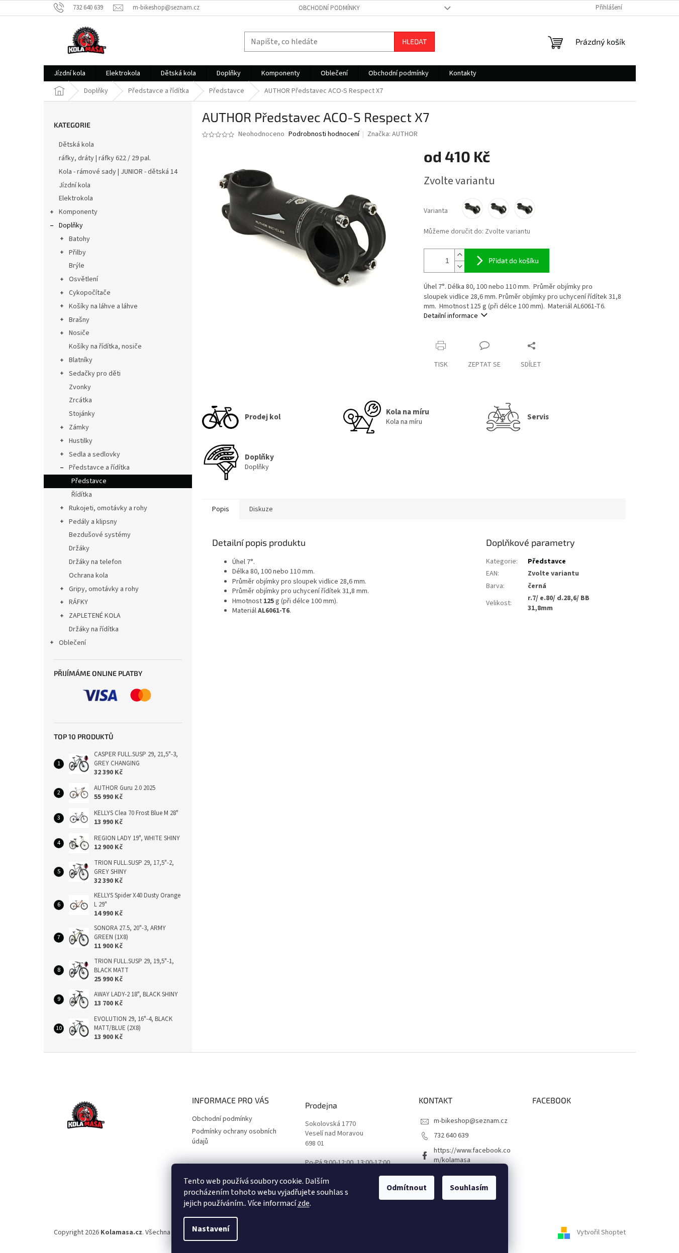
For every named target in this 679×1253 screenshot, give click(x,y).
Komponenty (78, 212)
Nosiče (79, 333)
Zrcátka (80, 400)
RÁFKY (78, 602)
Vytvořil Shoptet (601, 1232)
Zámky (79, 427)
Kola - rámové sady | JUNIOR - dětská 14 (118, 172)
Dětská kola (76, 145)
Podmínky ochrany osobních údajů (234, 1136)
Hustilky (80, 441)
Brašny (79, 320)
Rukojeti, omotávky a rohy (108, 508)
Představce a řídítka (99, 468)
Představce (89, 481)
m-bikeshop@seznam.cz (471, 1121)
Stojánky (82, 414)
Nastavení (210, 1228)
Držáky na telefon (95, 562)
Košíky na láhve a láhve (103, 306)
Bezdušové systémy (100, 535)
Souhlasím (469, 1187)
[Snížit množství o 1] (459, 266)
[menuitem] (69, 73)
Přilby (77, 253)
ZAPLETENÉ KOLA (95, 616)
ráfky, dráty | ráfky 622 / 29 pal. (105, 158)
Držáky (79, 548)
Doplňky (71, 225)
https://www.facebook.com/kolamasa (472, 1155)
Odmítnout (406, 1187)
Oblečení (72, 643)
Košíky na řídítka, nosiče (105, 346)
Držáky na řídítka (94, 629)
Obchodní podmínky (329, 8)
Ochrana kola (88, 576)
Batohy (79, 239)
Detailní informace (451, 316)
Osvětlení (83, 279)
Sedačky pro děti (95, 374)
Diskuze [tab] (261, 509)
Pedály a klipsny (93, 522)
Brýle (76, 266)
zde (304, 1203)
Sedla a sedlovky (94, 454)
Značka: (392, 134)
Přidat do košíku (514, 260)
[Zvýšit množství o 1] (459, 255)
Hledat (414, 41)
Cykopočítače (90, 293)
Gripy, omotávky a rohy (104, 589)
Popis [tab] (220, 509)
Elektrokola (76, 198)
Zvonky (80, 387)
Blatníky (80, 360)
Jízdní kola (74, 185)
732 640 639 (451, 1135)
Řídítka (81, 495)
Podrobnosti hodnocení (323, 134)
